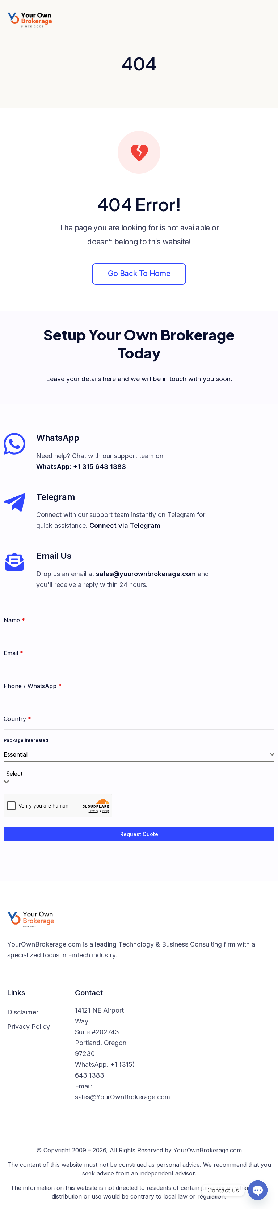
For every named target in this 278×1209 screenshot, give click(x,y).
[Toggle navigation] (264, 20)
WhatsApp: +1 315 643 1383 (81, 466)
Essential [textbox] (16, 754)
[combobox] (139, 755)
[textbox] (17, 774)
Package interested (26, 740)
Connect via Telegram (124, 525)
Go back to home (139, 273)
